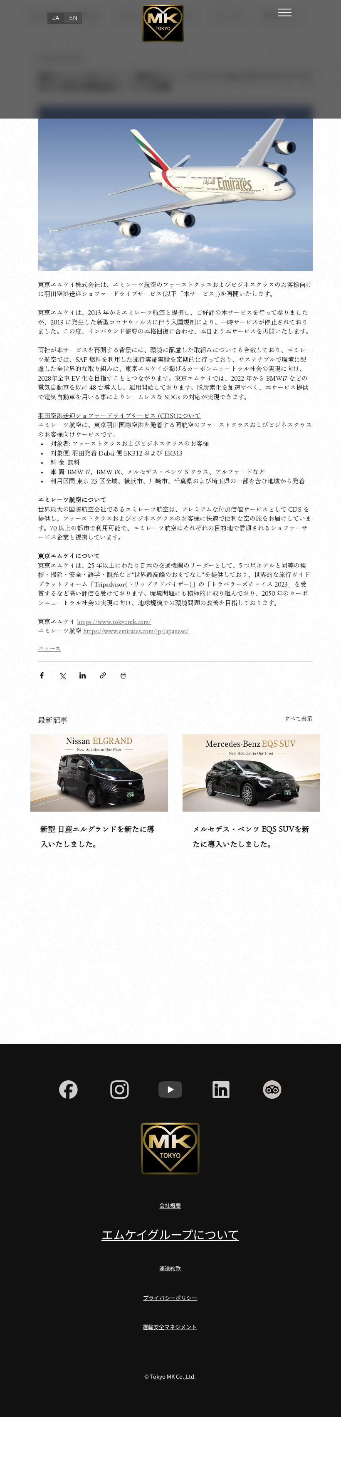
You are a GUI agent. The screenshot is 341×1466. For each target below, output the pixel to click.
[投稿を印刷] (123, 675)
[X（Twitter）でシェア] (62, 675)
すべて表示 (298, 719)
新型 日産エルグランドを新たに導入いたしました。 (97, 836)
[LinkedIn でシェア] (82, 675)
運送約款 (170, 1268)
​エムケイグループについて (170, 1234)
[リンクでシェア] (103, 675)
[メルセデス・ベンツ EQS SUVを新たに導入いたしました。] (251, 773)
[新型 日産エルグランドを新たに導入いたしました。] (99, 773)
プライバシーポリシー (170, 1298)
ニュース (49, 648)
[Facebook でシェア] (42, 675)
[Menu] (285, 12)
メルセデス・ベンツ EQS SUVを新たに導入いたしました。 (251, 836)
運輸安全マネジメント (170, 1327)
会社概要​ (170, 1205)
